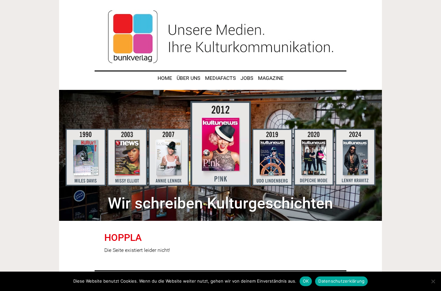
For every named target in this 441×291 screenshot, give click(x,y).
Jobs (247, 78)
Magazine (270, 78)
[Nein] (433, 281)
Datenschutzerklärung (341, 281)
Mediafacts (220, 78)
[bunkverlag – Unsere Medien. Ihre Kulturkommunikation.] (220, 37)
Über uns (188, 78)
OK (306, 281)
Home (165, 78)
